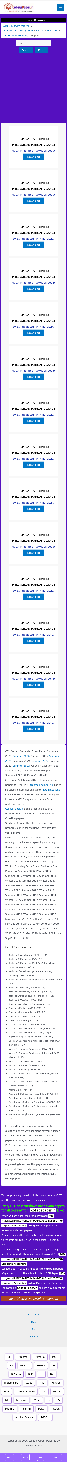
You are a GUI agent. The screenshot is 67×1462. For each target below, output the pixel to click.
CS (58, 1400)
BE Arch (24, 1365)
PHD (41, 1382)
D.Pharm (40, 1356)
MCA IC (57, 1391)
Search (26, 50)
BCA (33, 1321)
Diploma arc (11, 1382)
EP (11, 1365)
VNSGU (33, 1336)
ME (7, 1400)
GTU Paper (33, 1314)
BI (54, 1365)
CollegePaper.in (27, 1287)
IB (48, 1400)
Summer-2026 (21, 756)
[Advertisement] (33, 88)
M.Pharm (21, 1400)
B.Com (33, 1329)
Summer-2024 (40, 760)
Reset (41, 50)
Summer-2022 (21, 765)
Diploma (23, 1356)
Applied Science (24, 1417)
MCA (54, 1356)
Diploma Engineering (41, 784)
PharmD (9, 1408)
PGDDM (45, 1417)
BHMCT (41, 1365)
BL (41, 1374)
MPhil (37, 1400)
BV (51, 1374)
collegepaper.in (43, 1210)
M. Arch (56, 1382)
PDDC (41, 1408)
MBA (6, 1391)
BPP (30, 1374)
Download (33, 156)
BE (9, 1356)
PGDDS (56, 1408)
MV (44, 1391)
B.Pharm (16, 1374)
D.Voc (28, 1382)
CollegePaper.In (14, 808)
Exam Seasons (51, 789)
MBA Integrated (25, 1391)
